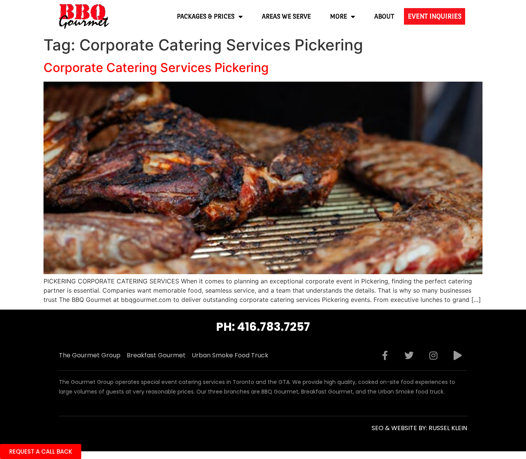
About (384, 16)
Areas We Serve (286, 16)
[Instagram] (433, 355)
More (338, 16)
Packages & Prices (206, 16)
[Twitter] (409, 355)
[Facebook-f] (384, 355)
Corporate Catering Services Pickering (156, 67)
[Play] (457, 355)
